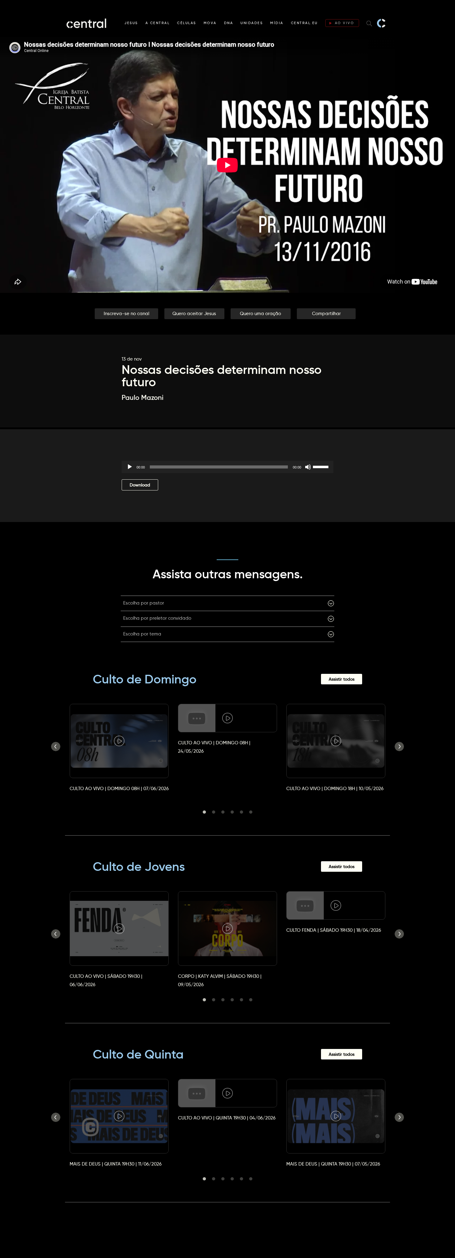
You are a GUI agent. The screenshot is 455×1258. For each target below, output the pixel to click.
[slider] (321, 466)
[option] (119, 742)
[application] (227, 467)
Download (140, 485)
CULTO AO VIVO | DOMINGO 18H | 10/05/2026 (335, 788)
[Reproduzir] (130, 467)
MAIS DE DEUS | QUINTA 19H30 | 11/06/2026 (116, 1164)
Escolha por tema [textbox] (142, 634)
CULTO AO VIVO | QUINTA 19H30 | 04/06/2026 (226, 1118)
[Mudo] (308, 467)
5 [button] (241, 812)
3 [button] (223, 812)
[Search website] (369, 23)
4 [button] (232, 812)
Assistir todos (341, 679)
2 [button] (213, 812)
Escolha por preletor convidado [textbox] (157, 618)
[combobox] (227, 603)
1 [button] (204, 812)
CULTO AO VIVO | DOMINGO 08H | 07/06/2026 (119, 788)
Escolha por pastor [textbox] (143, 603)
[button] (126, 313)
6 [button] (251, 812)
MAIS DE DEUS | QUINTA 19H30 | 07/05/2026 (333, 1164)
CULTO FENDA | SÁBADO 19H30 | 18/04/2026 (333, 930)
